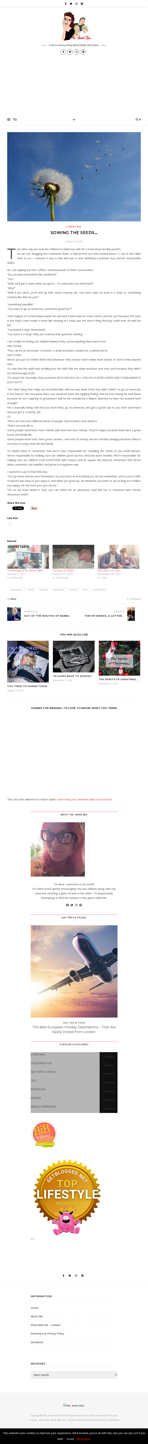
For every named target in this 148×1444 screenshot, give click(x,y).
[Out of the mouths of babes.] (14, 614)
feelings (43, 589)
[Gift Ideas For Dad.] (119, 557)
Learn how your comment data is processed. (84, 799)
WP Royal (112, 1415)
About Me (37, 1316)
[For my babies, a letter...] (134, 614)
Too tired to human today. (27, 686)
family (31, 589)
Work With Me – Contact (46, 1325)
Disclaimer (37, 1342)
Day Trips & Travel (74, 1022)
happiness (58, 589)
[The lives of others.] (73, 557)
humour (73, 589)
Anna (13, 599)
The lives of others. (64, 570)
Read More (84, 1439)
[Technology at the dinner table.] (28, 557)
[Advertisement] (74, 87)
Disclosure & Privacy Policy (47, 1333)
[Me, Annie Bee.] (74, 26)
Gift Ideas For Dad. (109, 570)
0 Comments (134, 599)
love (85, 589)
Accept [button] (70, 1439)
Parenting (74, 226)
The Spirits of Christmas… (118, 679)
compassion (16, 589)
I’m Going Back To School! (72, 676)
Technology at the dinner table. (25, 570)
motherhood (99, 589)
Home (34, 1308)
